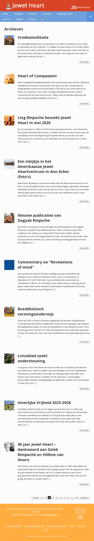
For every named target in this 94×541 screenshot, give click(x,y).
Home (5, 14)
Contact (32, 19)
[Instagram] (83, 510)
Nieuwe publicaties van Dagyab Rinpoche (39, 218)
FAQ (45, 529)
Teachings (18, 14)
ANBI (72, 526)
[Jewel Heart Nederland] (24, 5)
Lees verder (84, 62)
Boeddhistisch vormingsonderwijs (36, 311)
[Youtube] (80, 517)
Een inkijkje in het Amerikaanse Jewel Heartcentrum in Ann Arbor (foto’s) (43, 169)
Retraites (32, 14)
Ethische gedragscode (34, 526)
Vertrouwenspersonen (57, 526)
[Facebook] (77, 510)
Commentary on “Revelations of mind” (45, 264)
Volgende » (84, 498)
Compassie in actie (64, 14)
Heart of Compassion (37, 75)
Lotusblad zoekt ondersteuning (32, 358)
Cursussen (46, 14)
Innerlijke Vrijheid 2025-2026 (44, 402)
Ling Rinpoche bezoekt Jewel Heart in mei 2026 (44, 120)
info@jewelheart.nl (49, 514)
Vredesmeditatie (33, 37)
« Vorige (35, 498)
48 (76, 498)
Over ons (6, 19)
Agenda (20, 19)
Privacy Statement (13, 526)
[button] (90, 16)
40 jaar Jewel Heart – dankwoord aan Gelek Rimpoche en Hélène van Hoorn (41, 452)
